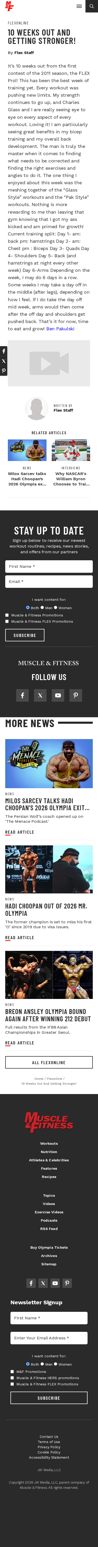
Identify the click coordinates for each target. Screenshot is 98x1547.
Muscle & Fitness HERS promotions (47, 1378)
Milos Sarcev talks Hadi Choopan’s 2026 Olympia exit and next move (27, 481)
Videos (49, 1204)
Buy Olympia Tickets (49, 1247)
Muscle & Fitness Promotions (37, 615)
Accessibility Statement (49, 1457)
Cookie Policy (49, 1452)
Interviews (70, 468)
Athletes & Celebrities (49, 1160)
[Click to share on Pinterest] (3, 371)
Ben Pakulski (60, 328)
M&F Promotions (31, 1372)
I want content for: (49, 599)
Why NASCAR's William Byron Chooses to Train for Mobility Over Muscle (71, 484)
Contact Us (49, 1437)
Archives (49, 1256)
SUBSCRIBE (25, 635)
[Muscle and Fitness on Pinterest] (76, 695)
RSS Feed (49, 1229)
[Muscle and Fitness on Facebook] (22, 695)
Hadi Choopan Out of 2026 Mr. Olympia (46, 909)
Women (65, 608)
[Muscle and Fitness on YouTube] (58, 695)
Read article (19, 832)
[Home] (9, 9)
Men (49, 608)
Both (35, 608)
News (27, 468)
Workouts (49, 1143)
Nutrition (49, 1152)
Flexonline (18, 23)
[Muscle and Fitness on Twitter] (40, 695)
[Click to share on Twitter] (3, 361)
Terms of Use (49, 1442)
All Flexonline (49, 1062)
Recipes (49, 1177)
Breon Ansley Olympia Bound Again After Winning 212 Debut (48, 1015)
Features (49, 1168)
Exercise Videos (49, 1212)
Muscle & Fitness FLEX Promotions (42, 621)
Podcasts (49, 1220)
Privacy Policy (49, 1447)
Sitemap (48, 1264)
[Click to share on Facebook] (3, 351)
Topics (49, 1195)
